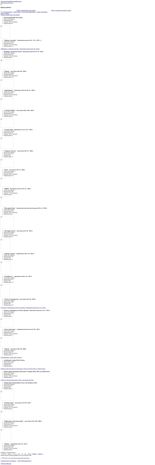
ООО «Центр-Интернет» (24, 461)
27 (30, 454)
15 (22, 454)
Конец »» (40, 454)
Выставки (13, 1)
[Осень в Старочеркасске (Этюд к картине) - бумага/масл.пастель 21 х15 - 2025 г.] (23, 307)
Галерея (8, 1)
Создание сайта (5, 461)
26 (28, 454)
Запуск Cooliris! (5, 13)
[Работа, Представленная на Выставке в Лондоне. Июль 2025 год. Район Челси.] (23, 368)
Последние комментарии (29, 12)
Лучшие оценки (7, 12)
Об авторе (3, 1)
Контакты (18, 1)
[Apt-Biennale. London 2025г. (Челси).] (11, 357)
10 (18, 454)
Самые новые (17, 12)
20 (25, 454)
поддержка (13, 461)
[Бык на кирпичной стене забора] (26, 10)
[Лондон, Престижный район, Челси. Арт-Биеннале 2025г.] (17, 380)
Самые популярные (42, 12)
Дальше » (34, 454)
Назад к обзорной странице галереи (61, 10)
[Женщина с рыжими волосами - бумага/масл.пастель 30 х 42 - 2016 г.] (20, 49)
